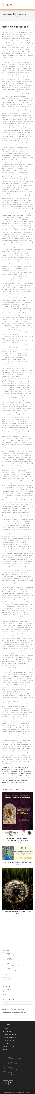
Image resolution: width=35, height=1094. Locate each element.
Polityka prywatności (9, 1046)
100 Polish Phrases (15, 778)
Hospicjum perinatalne (9, 1037)
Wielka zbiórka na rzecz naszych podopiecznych (14, 1006)
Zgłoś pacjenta (7, 989)
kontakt (5, 994)
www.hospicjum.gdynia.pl (13, 970)
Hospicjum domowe (8, 1040)
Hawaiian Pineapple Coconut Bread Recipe (13, 769)
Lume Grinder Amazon (16, 771)
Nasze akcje (6, 1043)
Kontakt (5, 1049)
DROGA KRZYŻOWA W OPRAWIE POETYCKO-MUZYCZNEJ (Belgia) (17, 839)
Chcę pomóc (6, 991)
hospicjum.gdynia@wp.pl (12, 965)
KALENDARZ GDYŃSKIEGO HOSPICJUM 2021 (17, 862)
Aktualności (6, 1028)
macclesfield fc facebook (8, 1003)
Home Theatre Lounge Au (17, 782)
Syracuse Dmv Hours (27, 767)
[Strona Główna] (2, 16)
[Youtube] (9, 979)
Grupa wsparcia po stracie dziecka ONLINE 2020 (17, 912)
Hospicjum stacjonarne (9, 1034)
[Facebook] (4, 979)
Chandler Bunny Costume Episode (11, 767)
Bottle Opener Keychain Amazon (19, 773)
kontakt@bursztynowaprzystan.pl (17, 1069)
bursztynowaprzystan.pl (14, 1074)
